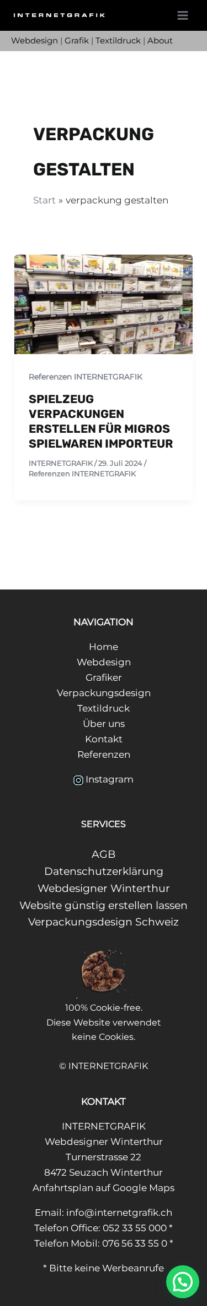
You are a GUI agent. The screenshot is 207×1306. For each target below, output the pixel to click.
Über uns (104, 723)
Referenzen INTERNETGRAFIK (85, 377)
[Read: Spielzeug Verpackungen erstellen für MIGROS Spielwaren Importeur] (103, 303)
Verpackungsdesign (104, 692)
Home (103, 646)
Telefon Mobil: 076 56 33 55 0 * (103, 1243)
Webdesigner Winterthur (104, 888)
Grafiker (104, 677)
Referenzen (103, 754)
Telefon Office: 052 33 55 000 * (103, 1227)
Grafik (77, 40)
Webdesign (34, 40)
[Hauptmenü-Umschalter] (183, 15)
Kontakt (104, 739)
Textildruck (118, 40)
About (160, 40)
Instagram (110, 779)
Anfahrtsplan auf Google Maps (103, 1187)
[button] (182, 1281)
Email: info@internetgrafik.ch (103, 1212)
